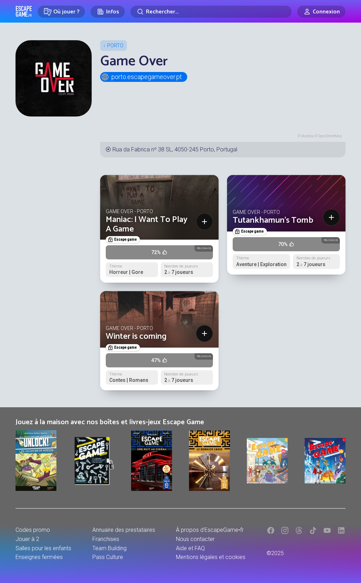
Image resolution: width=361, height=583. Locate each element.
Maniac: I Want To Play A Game (147, 224)
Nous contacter (195, 539)
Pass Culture (107, 557)
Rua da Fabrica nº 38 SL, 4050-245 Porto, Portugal (174, 149)
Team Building (109, 548)
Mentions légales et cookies (210, 557)
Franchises (105, 539)
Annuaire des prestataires (123, 530)
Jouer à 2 (27, 539)
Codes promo (33, 530)
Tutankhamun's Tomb (273, 220)
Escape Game (24, 11)
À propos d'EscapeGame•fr (210, 530)
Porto (115, 45)
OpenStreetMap (330, 136)
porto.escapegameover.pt (146, 76)
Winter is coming (136, 336)
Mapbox (307, 136)
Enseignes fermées (39, 557)
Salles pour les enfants (43, 548)
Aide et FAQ (190, 548)
